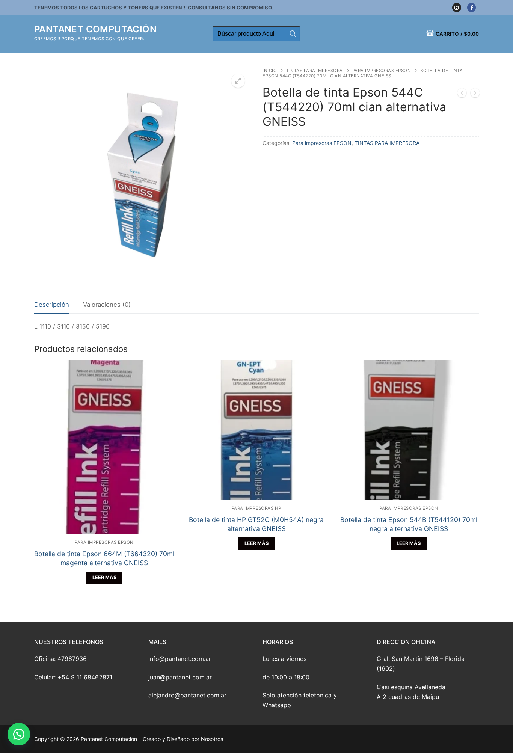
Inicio (270, 70)
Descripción (51, 304)
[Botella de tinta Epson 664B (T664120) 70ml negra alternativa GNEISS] (461, 94)
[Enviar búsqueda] (292, 33)
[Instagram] (456, 7)
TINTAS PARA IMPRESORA (314, 70)
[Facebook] (471, 7)
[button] (19, 734)
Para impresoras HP (256, 508)
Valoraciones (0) (107, 304)
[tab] (51, 305)
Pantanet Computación (95, 29)
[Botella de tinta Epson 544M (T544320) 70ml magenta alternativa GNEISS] (475, 94)
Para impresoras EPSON (381, 70)
